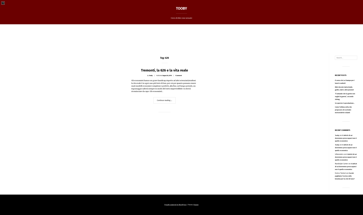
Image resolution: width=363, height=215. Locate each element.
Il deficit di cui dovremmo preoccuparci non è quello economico (346, 138)
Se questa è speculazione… (345, 103)
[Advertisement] (181, 38)
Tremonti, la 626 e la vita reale (164, 70)
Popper (196, 205)
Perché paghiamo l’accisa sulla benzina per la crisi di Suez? (345, 176)
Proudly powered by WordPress (175, 205)
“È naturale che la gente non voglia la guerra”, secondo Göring (345, 96)
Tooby (181, 8)
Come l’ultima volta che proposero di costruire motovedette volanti (343, 110)
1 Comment (178, 75)
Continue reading (166, 101)
